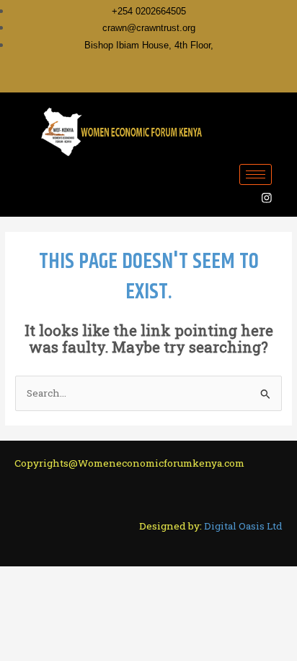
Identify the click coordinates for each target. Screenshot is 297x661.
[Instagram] (199, 79)
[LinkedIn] (152, 79)
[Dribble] (176, 79)
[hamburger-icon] (255, 174)
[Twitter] (128, 79)
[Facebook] (104, 79)
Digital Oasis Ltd (243, 525)
